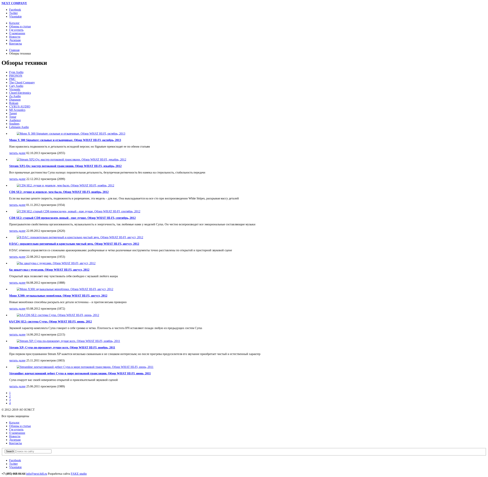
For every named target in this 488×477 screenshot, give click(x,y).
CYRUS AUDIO (19, 106)
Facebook (15, 9)
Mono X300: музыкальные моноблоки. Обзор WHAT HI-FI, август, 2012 (58, 295)
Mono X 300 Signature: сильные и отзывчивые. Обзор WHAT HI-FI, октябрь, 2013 (65, 140)
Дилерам (15, 439)
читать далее (17, 153)
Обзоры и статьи (20, 426)
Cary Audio (16, 86)
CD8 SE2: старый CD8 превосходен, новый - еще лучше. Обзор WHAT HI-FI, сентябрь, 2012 (72, 217)
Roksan (13, 103)
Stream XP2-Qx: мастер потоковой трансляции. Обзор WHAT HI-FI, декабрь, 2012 (65, 166)
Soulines (14, 123)
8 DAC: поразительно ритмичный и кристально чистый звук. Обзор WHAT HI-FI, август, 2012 (74, 243)
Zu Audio (15, 96)
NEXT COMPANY (14, 3)
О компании (17, 432)
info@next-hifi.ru (36, 473)
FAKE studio (79, 473)
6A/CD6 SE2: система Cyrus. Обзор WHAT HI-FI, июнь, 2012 (50, 321)
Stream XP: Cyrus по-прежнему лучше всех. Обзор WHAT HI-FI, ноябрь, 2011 (62, 347)
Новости (14, 436)
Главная (14, 50)
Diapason (15, 99)
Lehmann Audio (19, 127)
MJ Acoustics (17, 110)
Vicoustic (14, 89)
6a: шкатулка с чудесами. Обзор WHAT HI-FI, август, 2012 (49, 269)
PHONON (15, 75)
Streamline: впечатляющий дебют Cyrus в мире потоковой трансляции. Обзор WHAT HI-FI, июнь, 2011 (80, 373)
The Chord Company (22, 82)
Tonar (12, 116)
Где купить (16, 429)
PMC (12, 79)
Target (13, 113)
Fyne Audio (16, 72)
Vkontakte (15, 16)
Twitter (13, 13)
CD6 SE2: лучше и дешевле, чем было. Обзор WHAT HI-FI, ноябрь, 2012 (59, 192)
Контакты (15, 443)
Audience (15, 120)
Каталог (14, 422)
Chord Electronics (20, 92)
